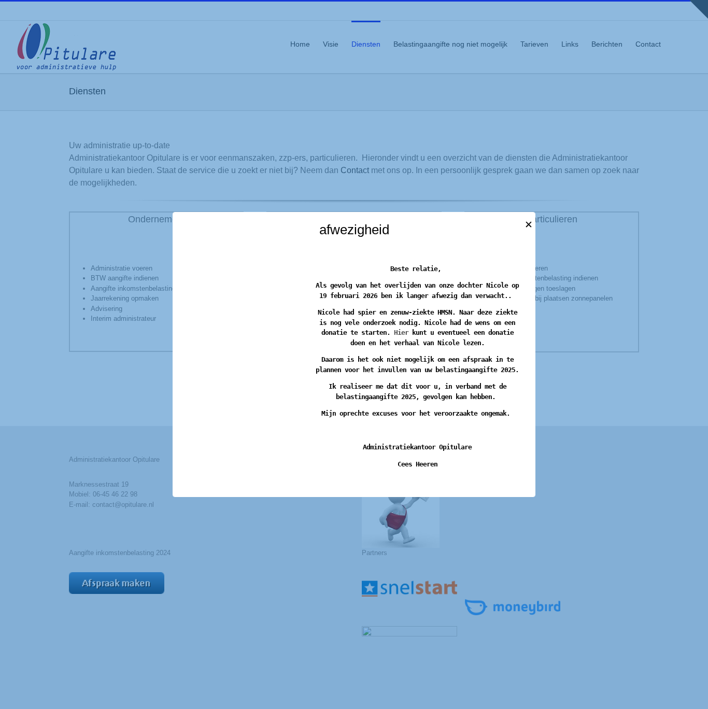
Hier (401, 332)
